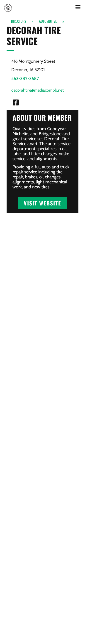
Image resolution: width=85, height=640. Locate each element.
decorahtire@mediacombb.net (37, 90)
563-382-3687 (25, 78)
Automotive (48, 21)
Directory (18, 21)
